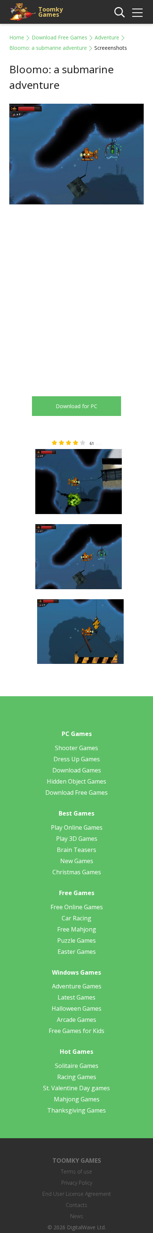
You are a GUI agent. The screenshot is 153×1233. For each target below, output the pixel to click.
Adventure (107, 37)
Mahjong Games (77, 1099)
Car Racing (76, 918)
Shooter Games (76, 748)
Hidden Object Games (76, 781)
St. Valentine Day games (76, 1088)
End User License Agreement (76, 1193)
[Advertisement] (76, 294)
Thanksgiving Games (76, 1110)
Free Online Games (77, 907)
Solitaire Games (76, 1066)
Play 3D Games (76, 839)
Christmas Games (76, 872)
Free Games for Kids (76, 1031)
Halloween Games (76, 1008)
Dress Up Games (76, 759)
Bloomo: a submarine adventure (48, 47)
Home (16, 37)
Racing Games (76, 1077)
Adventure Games (76, 986)
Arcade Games (76, 1020)
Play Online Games (76, 827)
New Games (76, 861)
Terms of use (76, 1171)
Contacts (76, 1204)
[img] (137, 13)
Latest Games (76, 997)
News (76, 1216)
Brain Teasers (76, 850)
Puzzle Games (76, 940)
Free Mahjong (76, 929)
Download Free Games (59, 37)
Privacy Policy (76, 1182)
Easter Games (77, 952)
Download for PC (76, 406)
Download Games (76, 770)
